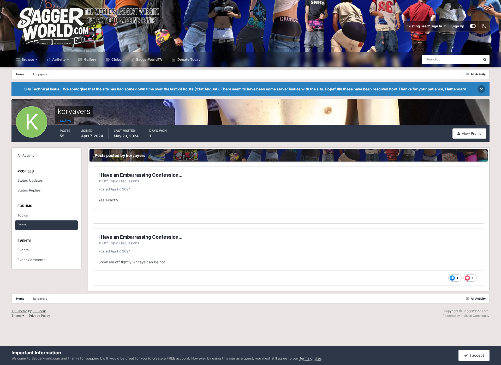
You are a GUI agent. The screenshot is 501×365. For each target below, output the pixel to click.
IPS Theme (19, 311)
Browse (27, 59)
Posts (22, 225)
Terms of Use (310, 358)
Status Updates (462, 59)
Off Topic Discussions (120, 181)
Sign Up (457, 26)
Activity (58, 59)
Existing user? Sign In (425, 26)
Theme (16, 316)
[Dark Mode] (484, 26)
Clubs (116, 59)
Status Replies (29, 190)
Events (23, 250)
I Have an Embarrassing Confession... (140, 175)
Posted (114, 189)
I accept (476, 355)
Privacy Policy (39, 316)
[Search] (485, 59)
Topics (22, 215)
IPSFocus (39, 311)
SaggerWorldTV (149, 59)
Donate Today (189, 59)
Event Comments (31, 260)
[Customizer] (472, 26)
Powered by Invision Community (466, 316)
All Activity (25, 155)
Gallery (89, 59)
